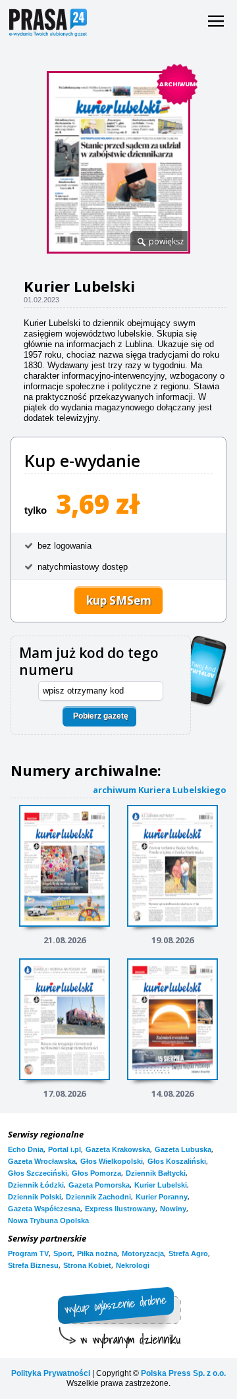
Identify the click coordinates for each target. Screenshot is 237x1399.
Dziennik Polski (34, 1197)
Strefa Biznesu (33, 1265)
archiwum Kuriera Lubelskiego (159, 789)
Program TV (28, 1253)
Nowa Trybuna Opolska (48, 1220)
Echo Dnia (25, 1149)
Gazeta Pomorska (99, 1185)
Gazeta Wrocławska (42, 1161)
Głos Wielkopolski (111, 1161)
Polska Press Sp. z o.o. (183, 1373)
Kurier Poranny (162, 1197)
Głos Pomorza (96, 1173)
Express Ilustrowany (120, 1209)
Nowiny (173, 1209)
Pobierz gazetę (100, 716)
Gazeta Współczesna (44, 1209)
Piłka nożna (97, 1253)
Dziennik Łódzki (36, 1185)
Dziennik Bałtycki (156, 1173)
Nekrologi (132, 1265)
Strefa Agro (188, 1253)
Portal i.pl (64, 1149)
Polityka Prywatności (50, 1373)
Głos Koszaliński (176, 1161)
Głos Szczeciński (37, 1173)
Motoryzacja (143, 1253)
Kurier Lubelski (160, 1185)
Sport (62, 1253)
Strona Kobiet (87, 1265)
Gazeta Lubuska (183, 1149)
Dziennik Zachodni (98, 1197)
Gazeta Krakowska (118, 1149)
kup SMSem (118, 600)
